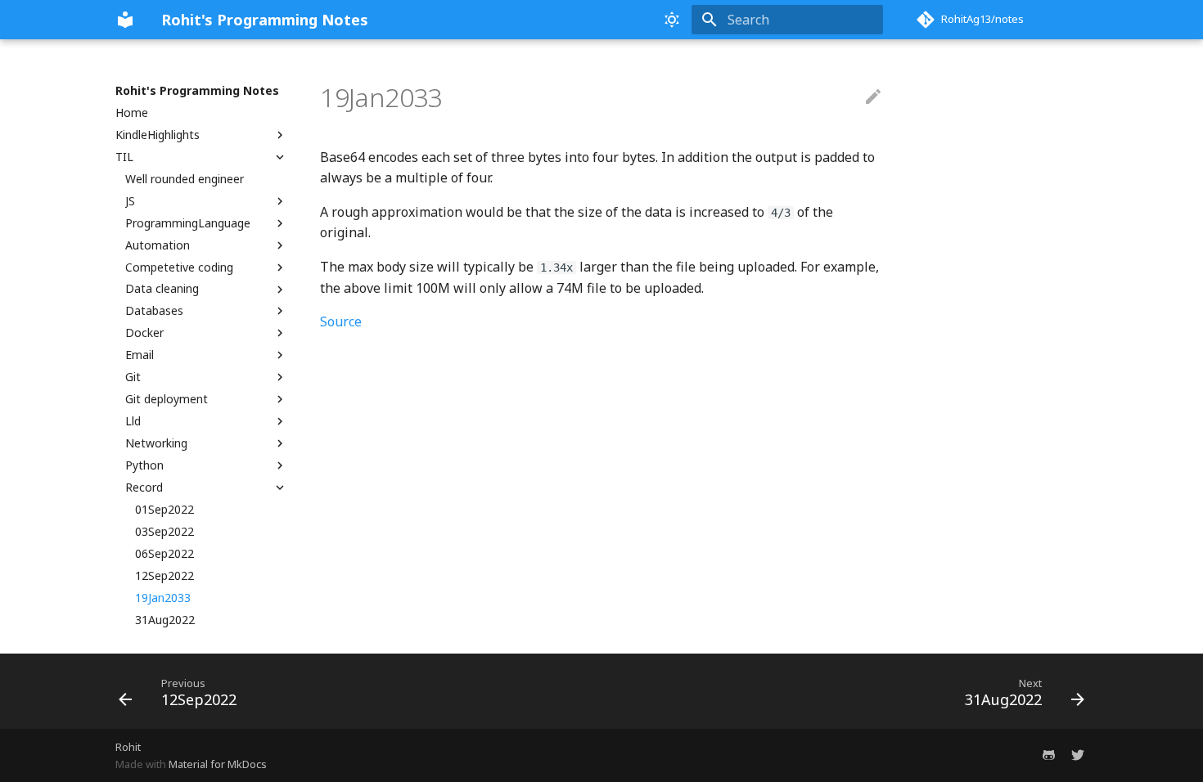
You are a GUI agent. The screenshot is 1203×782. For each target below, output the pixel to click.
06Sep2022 (164, 553)
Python (144, 465)
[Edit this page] (873, 97)
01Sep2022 (164, 509)
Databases (154, 310)
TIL (124, 157)
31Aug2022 (165, 620)
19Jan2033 (163, 598)
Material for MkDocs (218, 764)
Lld (133, 421)
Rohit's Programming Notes (197, 90)
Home (131, 113)
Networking (156, 443)
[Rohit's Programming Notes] (125, 19)
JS (130, 201)
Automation (157, 245)
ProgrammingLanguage (187, 223)
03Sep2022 (164, 531)
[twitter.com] (1078, 755)
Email (139, 355)
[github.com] (1048, 755)
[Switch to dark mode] (672, 19)
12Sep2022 (164, 576)
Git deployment (166, 399)
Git (133, 377)
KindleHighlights (157, 135)
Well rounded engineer (184, 179)
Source (341, 321)
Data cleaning (162, 288)
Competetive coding (179, 267)
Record (144, 487)
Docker (144, 333)
